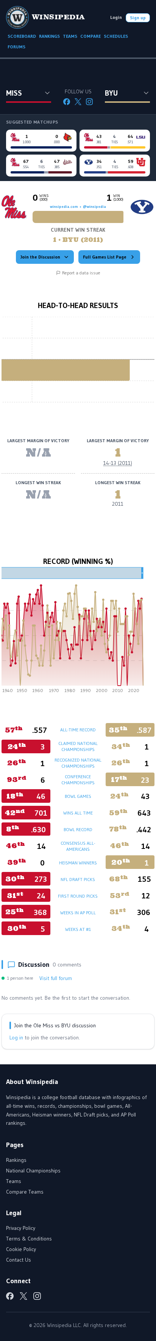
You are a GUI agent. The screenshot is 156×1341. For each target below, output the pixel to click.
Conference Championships (78, 779)
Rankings (16, 1160)
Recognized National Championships (78, 763)
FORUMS (16, 47)
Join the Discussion (40, 257)
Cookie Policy (21, 1249)
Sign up (138, 17)
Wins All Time (78, 813)
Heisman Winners (78, 863)
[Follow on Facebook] (66, 101)
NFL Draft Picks (78, 879)
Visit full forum (55, 978)
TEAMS (70, 36)
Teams (13, 1181)
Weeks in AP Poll (78, 912)
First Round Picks (78, 896)
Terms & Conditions (29, 1238)
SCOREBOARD (22, 36)
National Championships (33, 1170)
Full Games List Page (104, 257)
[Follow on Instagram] (89, 101)
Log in (16, 1037)
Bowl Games (78, 796)
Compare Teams (25, 1191)
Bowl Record (78, 829)
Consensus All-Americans (78, 846)
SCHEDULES (116, 36)
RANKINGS (49, 36)
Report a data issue (81, 273)
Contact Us (18, 1259)
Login (116, 17)
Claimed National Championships (78, 746)
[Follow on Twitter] (78, 101)
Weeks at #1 (78, 929)
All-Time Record (78, 729)
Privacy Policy (20, 1228)
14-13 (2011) (117, 463)
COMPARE (90, 36)
